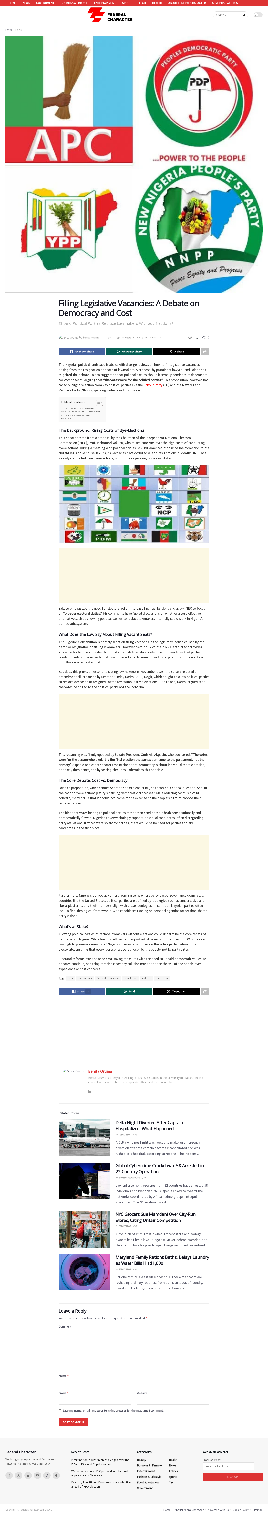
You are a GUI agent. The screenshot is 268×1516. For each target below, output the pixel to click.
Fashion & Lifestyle (149, 1477)
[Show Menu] (7, 15)
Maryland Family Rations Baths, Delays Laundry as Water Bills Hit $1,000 (162, 1260)
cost (70, 978)
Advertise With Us (225, 3)
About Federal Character (187, 3)
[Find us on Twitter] (18, 1475)
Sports (127, 3)
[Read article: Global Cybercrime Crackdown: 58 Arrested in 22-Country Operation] (84, 1181)
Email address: (212, 1460)
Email (63, 1393)
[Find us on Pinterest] (56, 1475)
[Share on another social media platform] (205, 351)
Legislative (130, 978)
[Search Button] (244, 14)
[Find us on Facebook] (9, 1475)
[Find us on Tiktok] (47, 1475)
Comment (66, 1326)
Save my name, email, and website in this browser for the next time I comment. (113, 1410)
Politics (146, 978)
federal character (108, 978)
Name (64, 1375)
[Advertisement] (134, 575)
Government (45, 3)
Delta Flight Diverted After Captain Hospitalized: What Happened (149, 1125)
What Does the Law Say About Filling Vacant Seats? (82, 411)
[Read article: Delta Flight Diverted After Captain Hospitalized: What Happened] (84, 1137)
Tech (142, 3)
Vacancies (162, 978)
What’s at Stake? (68, 418)
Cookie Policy (241, 1509)
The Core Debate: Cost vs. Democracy (76, 415)
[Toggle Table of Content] (97, 402)
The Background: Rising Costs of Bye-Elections (80, 408)
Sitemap (258, 1509)
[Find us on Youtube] (37, 1475)
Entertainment (105, 3)
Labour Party (153, 385)
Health (157, 3)
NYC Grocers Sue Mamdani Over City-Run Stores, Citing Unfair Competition (156, 1217)
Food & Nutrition (148, 1482)
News (26, 3)
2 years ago (113, 337)
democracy (85, 978)
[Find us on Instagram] (28, 1475)
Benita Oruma (91, 337)
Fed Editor (125, 1134)
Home (12, 3)
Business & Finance (74, 3)
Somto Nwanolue (129, 1177)
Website (142, 1393)
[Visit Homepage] (110, 15)
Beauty (141, 1460)
